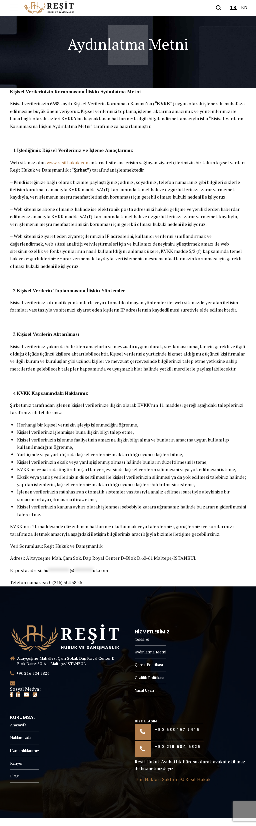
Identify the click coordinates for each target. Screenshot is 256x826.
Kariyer (16, 763)
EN (244, 7)
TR (233, 7)
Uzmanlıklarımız (24, 750)
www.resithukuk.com (68, 162)
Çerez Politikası (149, 664)
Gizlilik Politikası (149, 677)
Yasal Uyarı (144, 690)
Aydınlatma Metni (150, 652)
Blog (14, 776)
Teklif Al (142, 639)
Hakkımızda (20, 737)
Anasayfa (18, 725)
